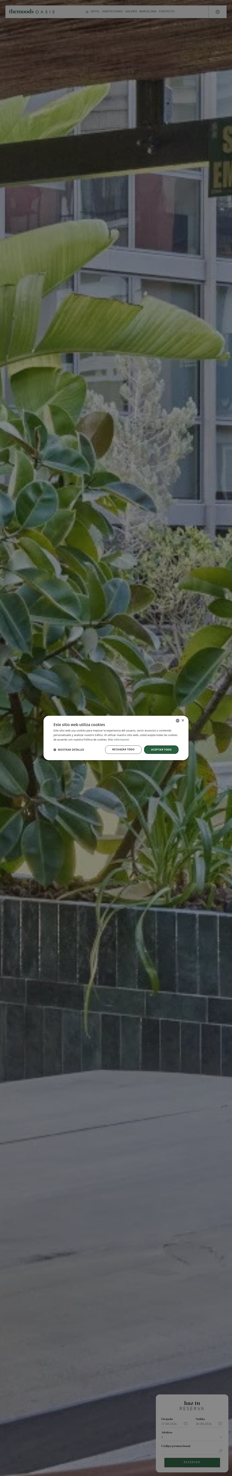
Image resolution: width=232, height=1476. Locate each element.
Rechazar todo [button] (123, 749)
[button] (68, 750)
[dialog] (116, 738)
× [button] (182, 720)
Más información (118, 739)
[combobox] (177, 720)
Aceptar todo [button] (161, 749)
